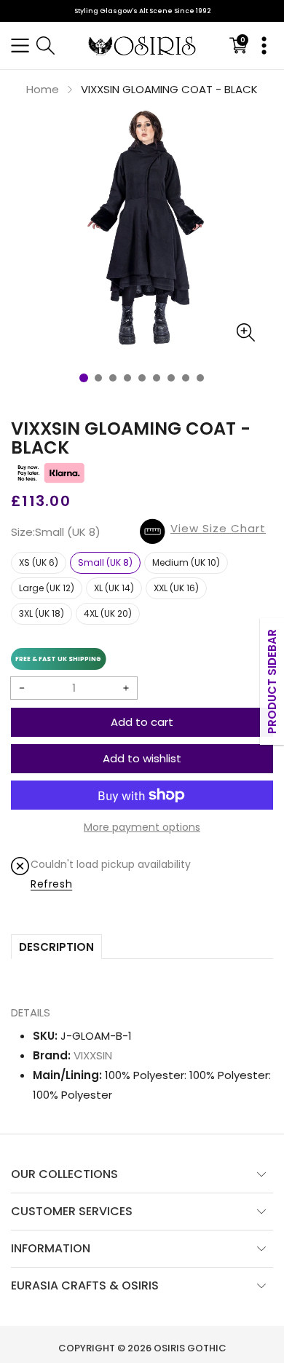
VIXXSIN (93, 1055)
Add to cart (142, 722)
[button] (20, 45)
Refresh (51, 884)
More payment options (142, 827)
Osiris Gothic (190, 1348)
